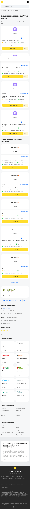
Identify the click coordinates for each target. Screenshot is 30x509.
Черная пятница (4, 487)
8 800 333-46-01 (15, 472)
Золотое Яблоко (5, 410)
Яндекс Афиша (19, 410)
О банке (7, 476)
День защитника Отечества (7, 485)
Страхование (4, 478)
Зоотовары (4, 430)
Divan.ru (18, 413)
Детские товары (20, 432)
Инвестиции (19, 476)
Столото (18, 418)
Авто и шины (4, 434)
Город (24, 478)
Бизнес (12, 476)
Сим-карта (11, 478)
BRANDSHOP (4, 418)
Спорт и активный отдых (7, 432)
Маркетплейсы (19, 434)
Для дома (3, 425)
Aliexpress (3, 408)
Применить (15, 167)
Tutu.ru (3, 415)
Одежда (3, 427)
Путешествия (18, 478)
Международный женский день (16, 484)
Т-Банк (2, 476)
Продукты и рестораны (21, 430)
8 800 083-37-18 (6, 308)
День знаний (4, 484)
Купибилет (18, 415)
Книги (17, 427)
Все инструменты (20, 408)
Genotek (3, 413)
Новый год (17, 485)
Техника (18, 425)
